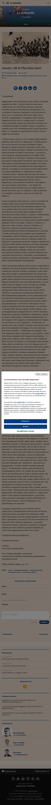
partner (31, 404)
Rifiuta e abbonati (41, 374)
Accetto (25, 426)
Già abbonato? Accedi (25, 431)
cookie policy (39, 393)
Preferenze (25, 421)
